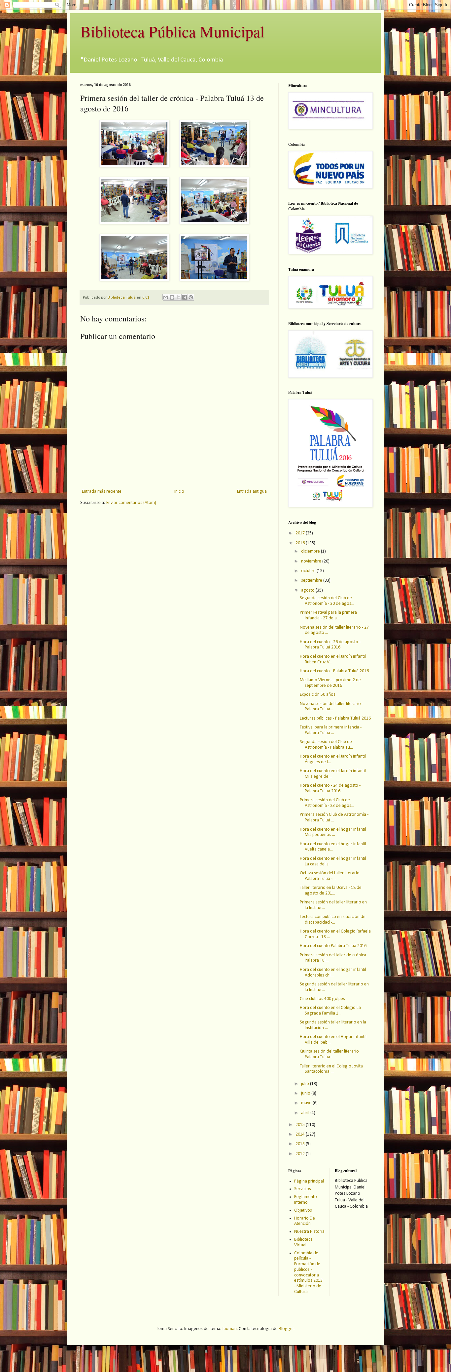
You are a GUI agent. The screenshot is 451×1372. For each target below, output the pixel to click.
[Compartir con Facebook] (184, 297)
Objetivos (303, 1210)
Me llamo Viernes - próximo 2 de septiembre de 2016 (330, 683)
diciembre (311, 551)
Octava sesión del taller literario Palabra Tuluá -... (330, 876)
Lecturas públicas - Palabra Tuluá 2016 (335, 718)
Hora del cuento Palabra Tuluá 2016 (333, 945)
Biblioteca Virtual (303, 1242)
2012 (300, 1153)
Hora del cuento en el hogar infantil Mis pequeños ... (333, 832)
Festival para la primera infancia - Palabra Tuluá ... (331, 730)
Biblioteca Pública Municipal (172, 31)
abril (305, 1112)
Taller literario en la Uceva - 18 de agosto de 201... (331, 890)
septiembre (312, 580)
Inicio (179, 491)
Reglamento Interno (305, 1199)
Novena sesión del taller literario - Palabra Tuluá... (331, 706)
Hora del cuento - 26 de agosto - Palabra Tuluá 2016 (330, 645)
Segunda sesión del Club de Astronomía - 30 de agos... (327, 601)
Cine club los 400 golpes (322, 998)
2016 (300, 543)
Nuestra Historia (309, 1231)
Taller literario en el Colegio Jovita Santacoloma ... (331, 1069)
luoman (230, 1328)
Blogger (286, 1328)
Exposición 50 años (317, 694)
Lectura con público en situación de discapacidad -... (332, 919)
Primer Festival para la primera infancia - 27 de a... (328, 615)
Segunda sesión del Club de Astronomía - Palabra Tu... (326, 744)
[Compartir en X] (178, 297)
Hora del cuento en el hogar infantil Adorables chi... (333, 972)
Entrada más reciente (101, 491)
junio (306, 1093)
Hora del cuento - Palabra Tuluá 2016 (334, 671)
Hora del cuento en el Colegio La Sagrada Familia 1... (330, 1010)
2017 (300, 533)
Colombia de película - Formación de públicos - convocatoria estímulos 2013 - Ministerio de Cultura (308, 1273)
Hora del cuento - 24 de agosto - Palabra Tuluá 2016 (330, 788)
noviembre (311, 561)
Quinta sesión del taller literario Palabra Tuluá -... (329, 1054)
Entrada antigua (252, 491)
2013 (300, 1144)
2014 (300, 1134)
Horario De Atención (304, 1221)
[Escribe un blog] (172, 297)
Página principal (309, 1181)
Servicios (302, 1188)
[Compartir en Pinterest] (191, 297)
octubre (309, 570)
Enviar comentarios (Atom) (131, 502)
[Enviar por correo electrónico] (165, 297)
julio (305, 1083)
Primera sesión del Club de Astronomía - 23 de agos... (327, 803)
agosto (308, 590)
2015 (300, 1124)
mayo (307, 1103)
